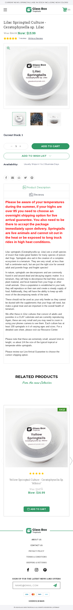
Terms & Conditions (36, 557)
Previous (2, 460)
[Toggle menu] (10, 9)
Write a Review (35, 38)
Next (71, 460)
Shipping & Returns (36, 563)
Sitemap (56, 607)
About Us (36, 540)
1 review (22, 38)
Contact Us (36, 545)
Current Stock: (13, 135)
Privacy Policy (36, 551)
